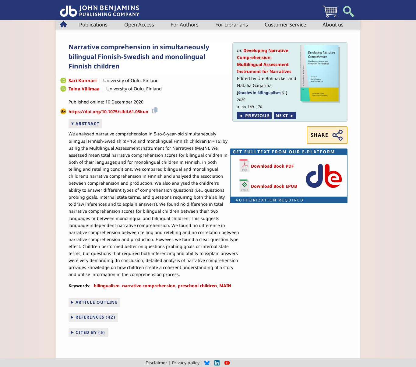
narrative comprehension (148, 285)
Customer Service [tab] (285, 24)
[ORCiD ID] (63, 81)
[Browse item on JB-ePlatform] (324, 189)
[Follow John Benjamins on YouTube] (227, 362)
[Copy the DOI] (154, 109)
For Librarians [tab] (231, 24)
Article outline (97, 302)
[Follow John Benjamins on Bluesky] (207, 362)
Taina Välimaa (84, 89)
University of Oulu (122, 80)
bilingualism (107, 285)
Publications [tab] (93, 24)
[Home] (99, 8)
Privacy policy (185, 362)
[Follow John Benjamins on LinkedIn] (217, 362)
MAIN (225, 285)
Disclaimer (156, 362)
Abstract (88, 123)
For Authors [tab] (185, 24)
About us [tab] (333, 24)
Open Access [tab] (139, 24)
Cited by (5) (90, 332)
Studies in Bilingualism (259, 92)
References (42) (96, 317)
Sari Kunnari (83, 80)
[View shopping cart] (330, 17)
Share (319, 135)
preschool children (197, 285)
